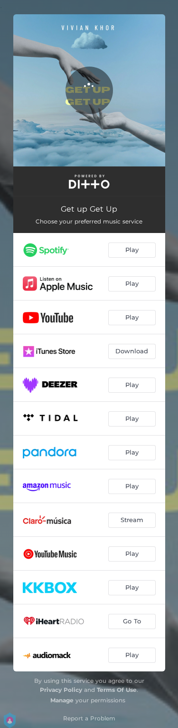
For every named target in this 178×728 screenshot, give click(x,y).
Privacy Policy (61, 689)
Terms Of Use (117, 689)
